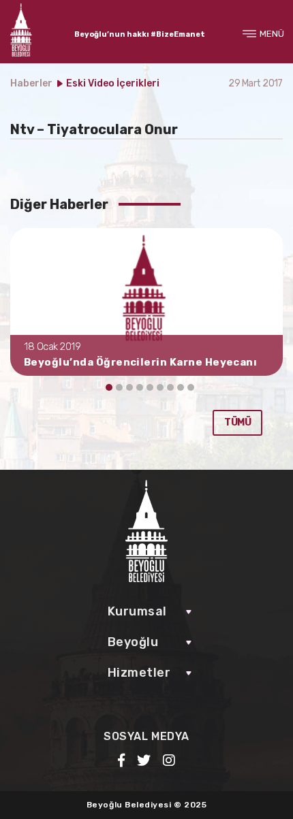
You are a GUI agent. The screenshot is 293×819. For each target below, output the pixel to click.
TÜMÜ (237, 422)
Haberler (31, 83)
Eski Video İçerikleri (112, 83)
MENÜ (272, 34)
